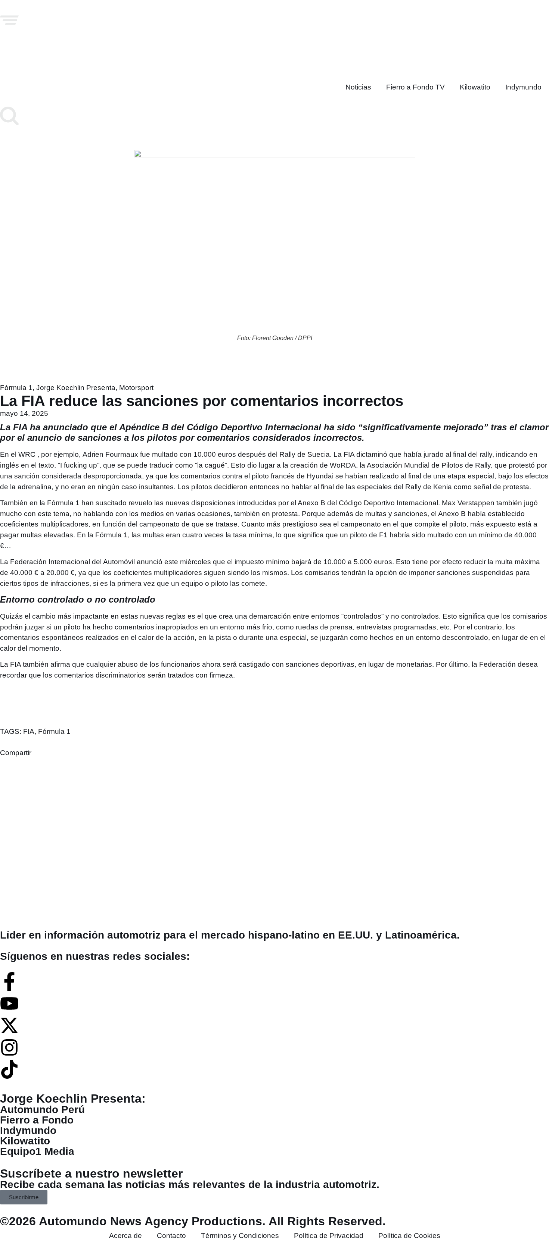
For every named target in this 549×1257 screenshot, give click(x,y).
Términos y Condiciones (240, 1235)
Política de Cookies (409, 1235)
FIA (28, 731)
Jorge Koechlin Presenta (75, 388)
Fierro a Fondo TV (415, 87)
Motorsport (136, 388)
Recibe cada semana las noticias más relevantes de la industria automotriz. (189, 1184)
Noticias (358, 87)
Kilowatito (475, 87)
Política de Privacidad (328, 1235)
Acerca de (125, 1235)
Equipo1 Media (37, 1151)
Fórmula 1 (16, 388)
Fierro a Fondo (37, 1120)
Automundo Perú (42, 1109)
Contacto (171, 1235)
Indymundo (523, 87)
